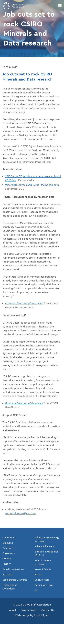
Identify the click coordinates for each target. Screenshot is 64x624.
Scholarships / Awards (14, 580)
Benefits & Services (13, 569)
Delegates (8, 548)
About (12, 610)
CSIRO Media (41, 580)
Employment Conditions (9, 586)
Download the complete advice (24, 303)
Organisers (8, 553)
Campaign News (43, 585)
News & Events (42, 569)
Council (6, 558)
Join (36, 590)
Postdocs (7, 574)
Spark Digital (41, 615)
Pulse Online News (45, 546)
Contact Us (47, 610)
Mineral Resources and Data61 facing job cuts (32, 185)
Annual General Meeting (43, 562)
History (6, 564)
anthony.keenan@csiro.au (20, 513)
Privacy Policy (29, 610)
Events (38, 574)
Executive (7, 543)
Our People (8, 537)
